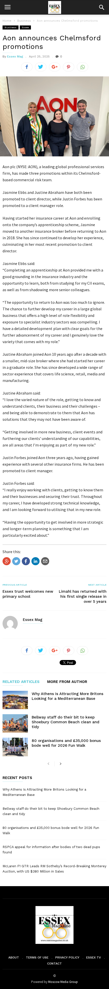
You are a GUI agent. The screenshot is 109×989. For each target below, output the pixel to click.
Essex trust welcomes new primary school (28, 594)
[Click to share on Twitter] (16, 561)
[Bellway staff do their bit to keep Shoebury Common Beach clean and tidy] (15, 723)
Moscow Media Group (63, 982)
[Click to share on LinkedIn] (35, 561)
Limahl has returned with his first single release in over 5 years (82, 596)
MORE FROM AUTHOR (67, 682)
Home (7, 20)
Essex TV (93, 957)
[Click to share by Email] (45, 561)
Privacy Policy (67, 957)
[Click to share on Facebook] (26, 561)
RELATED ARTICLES (21, 682)
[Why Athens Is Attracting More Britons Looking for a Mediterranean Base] (15, 700)
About (13, 957)
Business (10, 27)
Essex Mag (15, 56)
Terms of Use (37, 957)
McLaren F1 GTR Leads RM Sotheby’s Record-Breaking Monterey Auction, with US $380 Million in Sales (54, 868)
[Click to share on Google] (7, 561)
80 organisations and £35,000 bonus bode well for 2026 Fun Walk (66, 743)
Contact (54, 963)
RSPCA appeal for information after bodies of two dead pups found (51, 849)
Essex (25, 27)
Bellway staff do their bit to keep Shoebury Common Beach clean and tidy (65, 722)
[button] (101, 7)
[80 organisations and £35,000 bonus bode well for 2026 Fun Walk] (15, 747)
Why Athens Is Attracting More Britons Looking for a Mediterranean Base (67, 696)
